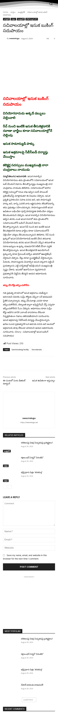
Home (5, 12)
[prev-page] (5, 487)
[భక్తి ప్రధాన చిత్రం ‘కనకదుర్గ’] (11, 476)
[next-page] (9, 487)
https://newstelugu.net (29, 422)
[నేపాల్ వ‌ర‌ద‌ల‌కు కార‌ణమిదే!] (11, 689)
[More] (43, 46)
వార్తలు (13, 12)
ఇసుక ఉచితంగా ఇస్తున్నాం (43, 380)
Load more (28, 699)
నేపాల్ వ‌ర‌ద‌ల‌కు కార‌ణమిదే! (32, 685)
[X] (22, 46)
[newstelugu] (5, 38)
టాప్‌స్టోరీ (6, 19)
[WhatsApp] (36, 46)
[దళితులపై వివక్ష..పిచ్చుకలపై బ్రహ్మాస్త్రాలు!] (11, 446)
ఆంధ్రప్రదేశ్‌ (21, 12)
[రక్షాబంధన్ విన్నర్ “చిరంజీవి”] (11, 461)
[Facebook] (15, 46)
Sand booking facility (20, 349)
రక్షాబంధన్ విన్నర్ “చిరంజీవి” (32, 457)
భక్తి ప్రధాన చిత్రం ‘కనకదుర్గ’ (31, 472)
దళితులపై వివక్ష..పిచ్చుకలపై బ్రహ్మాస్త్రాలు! (37, 442)
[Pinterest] (29, 46)
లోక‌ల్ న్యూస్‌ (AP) (31, 19)
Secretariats (37, 349)
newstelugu (14, 38)
